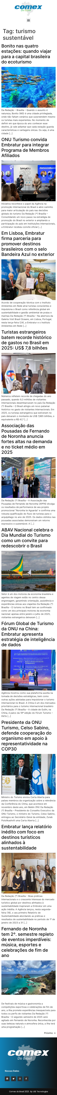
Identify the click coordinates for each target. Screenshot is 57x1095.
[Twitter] (13, 1078)
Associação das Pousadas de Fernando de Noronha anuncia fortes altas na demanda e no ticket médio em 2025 (26, 439)
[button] (28, 20)
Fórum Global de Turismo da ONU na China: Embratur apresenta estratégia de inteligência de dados (28, 634)
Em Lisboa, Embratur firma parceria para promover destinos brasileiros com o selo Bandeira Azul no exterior (27, 243)
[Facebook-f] (26, 1078)
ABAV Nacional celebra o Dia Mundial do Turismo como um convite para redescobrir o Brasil (27, 537)
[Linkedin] (7, 1078)
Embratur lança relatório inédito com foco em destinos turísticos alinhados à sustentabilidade (26, 837)
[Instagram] (20, 1078)
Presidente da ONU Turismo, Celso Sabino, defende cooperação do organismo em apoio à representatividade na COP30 (26, 736)
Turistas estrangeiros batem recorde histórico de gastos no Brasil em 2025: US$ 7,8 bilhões (26, 340)
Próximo (50, 1033)
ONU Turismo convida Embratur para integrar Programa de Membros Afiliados (25, 147)
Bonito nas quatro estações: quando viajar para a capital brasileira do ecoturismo (26, 54)
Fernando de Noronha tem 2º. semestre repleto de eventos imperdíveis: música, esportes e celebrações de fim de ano (27, 942)
